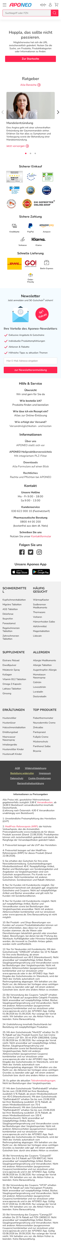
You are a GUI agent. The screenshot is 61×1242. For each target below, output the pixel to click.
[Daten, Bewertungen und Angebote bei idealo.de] (46, 190)
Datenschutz (16, 778)
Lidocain (37, 635)
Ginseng (7, 693)
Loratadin (38, 691)
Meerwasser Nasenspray (9, 738)
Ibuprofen (8, 618)
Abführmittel (40, 626)
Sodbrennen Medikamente (40, 606)
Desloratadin (39, 696)
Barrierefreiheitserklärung (30, 783)
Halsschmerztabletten (14, 727)
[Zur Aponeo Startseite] (20, 5)
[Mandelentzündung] (30, 105)
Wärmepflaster (41, 599)
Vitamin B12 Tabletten (14, 679)
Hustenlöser (9, 722)
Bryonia (37, 751)
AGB (17, 768)
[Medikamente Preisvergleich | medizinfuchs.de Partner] (11, 203)
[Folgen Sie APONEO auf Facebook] (22, 552)
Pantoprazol (39, 732)
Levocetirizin (39, 687)
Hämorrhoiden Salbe (44, 621)
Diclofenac (8, 614)
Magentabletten (41, 631)
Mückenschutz (40, 741)
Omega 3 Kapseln (12, 684)
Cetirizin (37, 682)
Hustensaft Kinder (12, 754)
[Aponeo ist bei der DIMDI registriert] (47, 176)
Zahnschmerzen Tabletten (11, 637)
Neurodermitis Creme (44, 722)
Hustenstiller (9, 718)
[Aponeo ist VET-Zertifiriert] (14, 190)
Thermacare (39, 612)
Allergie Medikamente (44, 660)
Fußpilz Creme (40, 736)
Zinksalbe (38, 727)
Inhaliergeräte (10, 744)
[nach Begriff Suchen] (54, 13)
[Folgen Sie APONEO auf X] (30, 552)
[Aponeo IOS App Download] (20, 572)
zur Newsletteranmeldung (30, 370)
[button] (58, 112)
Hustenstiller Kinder (13, 749)
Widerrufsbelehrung (35, 768)
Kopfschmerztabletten (14, 599)
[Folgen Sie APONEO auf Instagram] (39, 552)
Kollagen (7, 674)
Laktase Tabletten (12, 688)
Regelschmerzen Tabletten (11, 629)
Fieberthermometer (43, 718)
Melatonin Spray (11, 669)
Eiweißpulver (9, 665)
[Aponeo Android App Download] (41, 572)
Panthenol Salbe (41, 746)
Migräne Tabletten (12, 604)
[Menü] (5, 5)
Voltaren (37, 617)
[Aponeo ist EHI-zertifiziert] (31, 177)
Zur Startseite (30, 59)
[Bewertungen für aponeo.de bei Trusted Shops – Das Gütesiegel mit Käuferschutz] (14, 176)
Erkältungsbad (10, 732)
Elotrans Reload (11, 660)
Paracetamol (9, 623)
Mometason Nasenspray (39, 676)
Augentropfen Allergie (45, 669)
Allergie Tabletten (42, 665)
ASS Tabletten (10, 609)
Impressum (45, 773)
